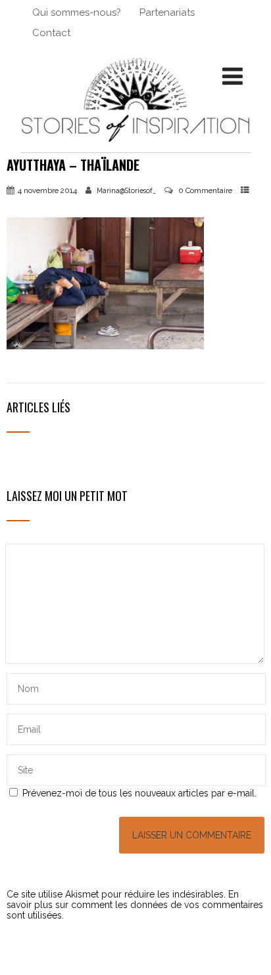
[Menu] (232, 76)
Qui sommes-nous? (76, 12)
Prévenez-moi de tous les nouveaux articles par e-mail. (139, 793)
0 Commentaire (205, 190)
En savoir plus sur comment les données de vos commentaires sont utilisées (135, 905)
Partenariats (167, 12)
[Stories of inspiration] (135, 147)
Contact (51, 33)
